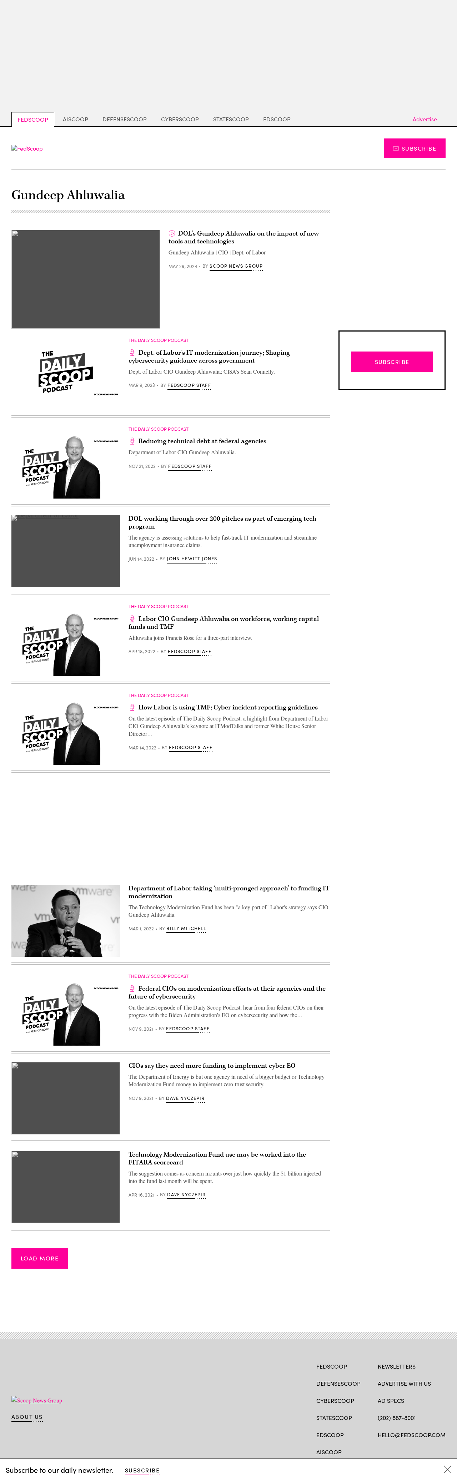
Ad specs (391, 1400)
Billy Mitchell (186, 928)
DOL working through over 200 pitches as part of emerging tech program (222, 522)
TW (395, 1451)
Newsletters (397, 1366)
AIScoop (75, 119)
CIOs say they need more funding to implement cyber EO (212, 1065)
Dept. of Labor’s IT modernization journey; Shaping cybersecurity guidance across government (209, 356)
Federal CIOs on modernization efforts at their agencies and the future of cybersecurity (227, 992)
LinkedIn (409, 1451)
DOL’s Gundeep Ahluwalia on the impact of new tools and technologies (244, 237)
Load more (40, 1258)
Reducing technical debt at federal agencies (202, 441)
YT (434, 1451)
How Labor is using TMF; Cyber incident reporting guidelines (228, 707)
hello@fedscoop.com (412, 1435)
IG (420, 1451)
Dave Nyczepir (185, 1098)
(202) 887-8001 (397, 1417)
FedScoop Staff (189, 385)
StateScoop (231, 119)
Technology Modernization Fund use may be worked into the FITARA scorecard (217, 1158)
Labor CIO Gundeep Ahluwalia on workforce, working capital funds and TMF (224, 623)
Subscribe (419, 148)
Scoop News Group (236, 266)
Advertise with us (404, 1383)
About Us (27, 1416)
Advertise (425, 119)
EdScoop (277, 119)
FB (381, 1451)
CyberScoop (180, 119)
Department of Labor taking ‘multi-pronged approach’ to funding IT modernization (229, 892)
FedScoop (32, 119)
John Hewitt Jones (192, 558)
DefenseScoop (124, 119)
